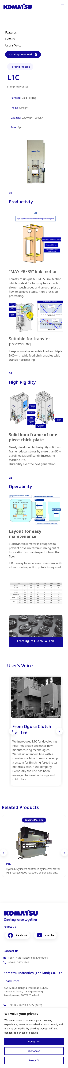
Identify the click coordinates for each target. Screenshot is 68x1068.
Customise (34, 1050)
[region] (34, 1038)
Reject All (34, 1060)
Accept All (34, 1041)
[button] (12, 731)
